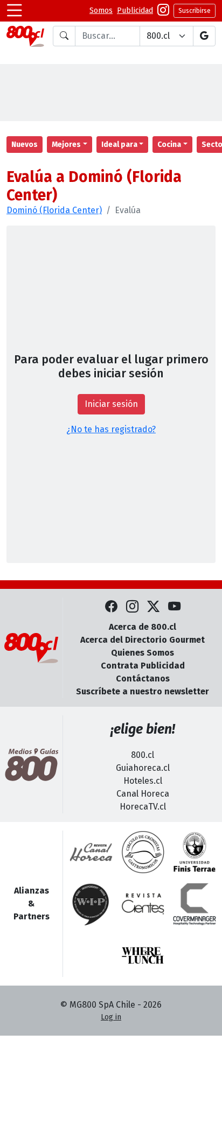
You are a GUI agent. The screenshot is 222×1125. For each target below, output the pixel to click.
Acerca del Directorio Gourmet (142, 640)
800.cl (142, 755)
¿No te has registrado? (111, 429)
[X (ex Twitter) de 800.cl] (153, 606)
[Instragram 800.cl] (163, 10)
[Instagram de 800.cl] (132, 606)
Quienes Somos (142, 653)
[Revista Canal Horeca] (91, 852)
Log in (111, 1017)
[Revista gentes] (142, 903)
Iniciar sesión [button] (111, 404)
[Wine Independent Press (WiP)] (91, 903)
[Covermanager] (194, 903)
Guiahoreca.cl (143, 768)
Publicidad (135, 10)
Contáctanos (143, 678)
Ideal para (119, 144)
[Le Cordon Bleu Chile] (194, 852)
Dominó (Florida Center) (54, 210)
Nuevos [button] (24, 144)
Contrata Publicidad (143, 665)
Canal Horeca (142, 794)
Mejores (66, 144)
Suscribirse (194, 11)
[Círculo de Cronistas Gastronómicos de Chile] (142, 852)
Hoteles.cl (142, 781)
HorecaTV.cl (143, 806)
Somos (101, 10)
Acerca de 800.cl (142, 627)
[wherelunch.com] (142, 955)
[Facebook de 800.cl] (111, 606)
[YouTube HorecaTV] (174, 606)
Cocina (169, 144)
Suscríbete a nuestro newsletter (142, 691)
